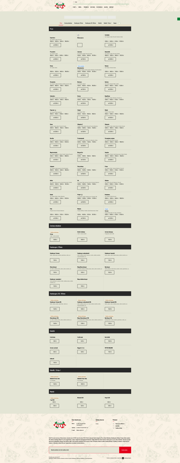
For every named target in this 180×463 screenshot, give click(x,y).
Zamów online (125, 450)
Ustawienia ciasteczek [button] (65, 458)
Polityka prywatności (57, 458)
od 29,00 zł (56, 45)
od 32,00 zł (56, 131)
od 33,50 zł (56, 103)
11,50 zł (55, 260)
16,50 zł (55, 384)
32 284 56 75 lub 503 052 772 (82, 427)
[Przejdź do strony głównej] (61, 5)
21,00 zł (83, 323)
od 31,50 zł (83, 89)
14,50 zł (55, 286)
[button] (55, 110)
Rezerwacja (99, 7)
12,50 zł (83, 260)
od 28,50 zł (56, 59)
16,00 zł (110, 239)
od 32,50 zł (111, 89)
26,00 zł (55, 239)
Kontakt (111, 7)
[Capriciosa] (51, 35)
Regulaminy (51, 458)
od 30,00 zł (111, 59)
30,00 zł (83, 384)
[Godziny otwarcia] (104, 424)
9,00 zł (55, 341)
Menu (80, 7)
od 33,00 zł (111, 75)
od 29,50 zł (111, 117)
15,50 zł (83, 272)
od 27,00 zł (83, 159)
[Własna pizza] (89, 35)
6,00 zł (82, 341)
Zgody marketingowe (72, 458)
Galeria (106, 7)
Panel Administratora (88, 458)
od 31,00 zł (111, 45)
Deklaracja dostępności (81, 458)
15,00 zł (55, 309)
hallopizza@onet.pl (80, 430)
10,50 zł (110, 341)
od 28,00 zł (83, 174)
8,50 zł (55, 406)
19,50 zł (83, 286)
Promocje (86, 7)
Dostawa (92, 7)
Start (74, 7)
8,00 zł (55, 352)
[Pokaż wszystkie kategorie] (119, 23)
